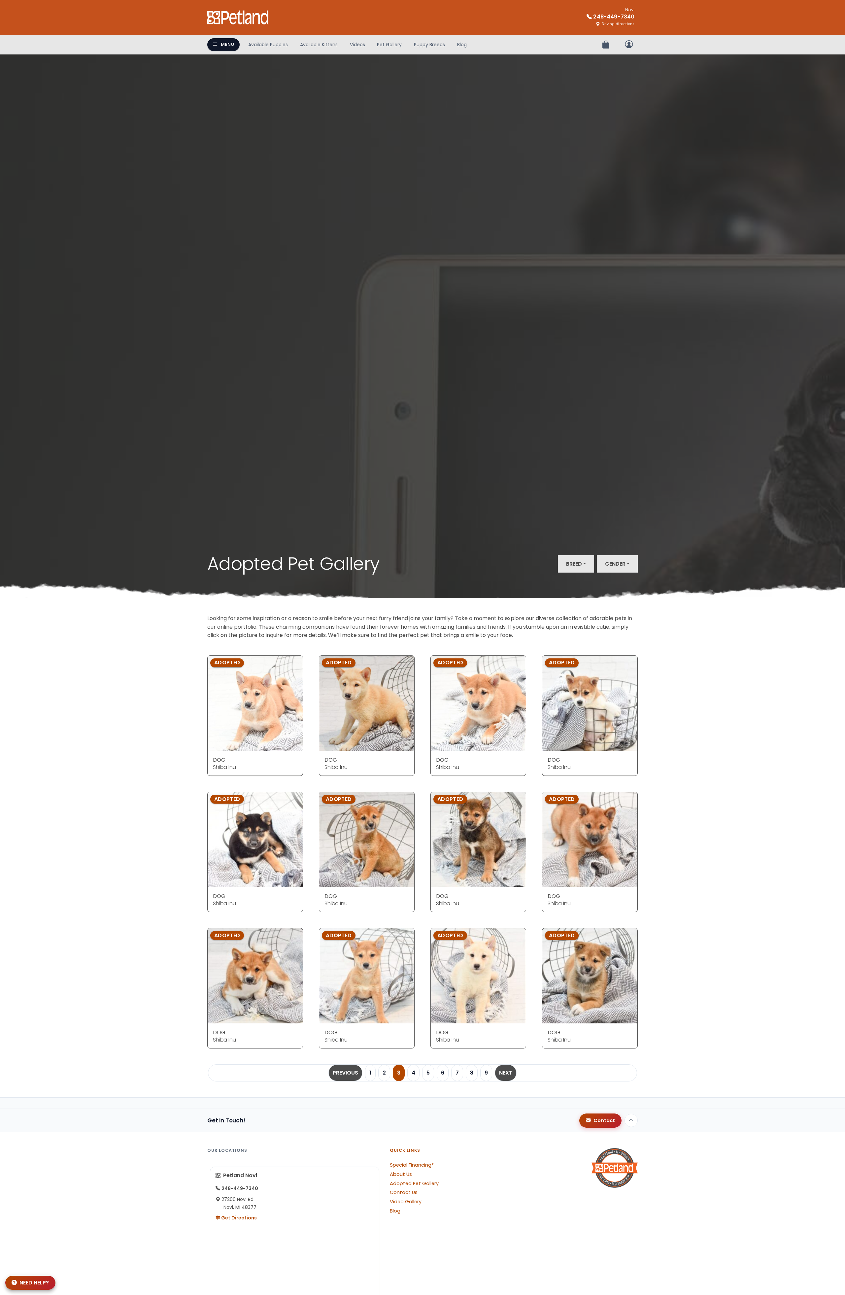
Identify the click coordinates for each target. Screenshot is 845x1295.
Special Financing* (412, 1165)
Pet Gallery (389, 44)
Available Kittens (319, 44)
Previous (345, 1073)
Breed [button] (574, 564)
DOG (219, 760)
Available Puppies (268, 44)
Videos (357, 44)
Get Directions (238, 1217)
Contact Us (404, 1192)
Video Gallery (406, 1201)
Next (505, 1073)
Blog (462, 44)
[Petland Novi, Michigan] (238, 17)
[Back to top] (631, 1120)
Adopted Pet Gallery (414, 1183)
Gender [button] (615, 564)
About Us (401, 1174)
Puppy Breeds (429, 44)
